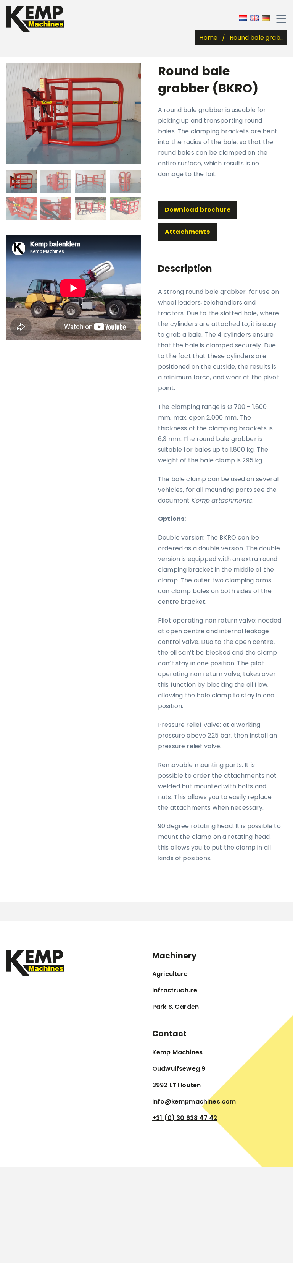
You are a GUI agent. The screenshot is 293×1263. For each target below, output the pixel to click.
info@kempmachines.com (194, 1101)
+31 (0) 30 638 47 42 (184, 1118)
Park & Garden (175, 1006)
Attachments (187, 231)
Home (208, 37)
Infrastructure (174, 990)
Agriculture (170, 974)
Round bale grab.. (256, 37)
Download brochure (197, 209)
